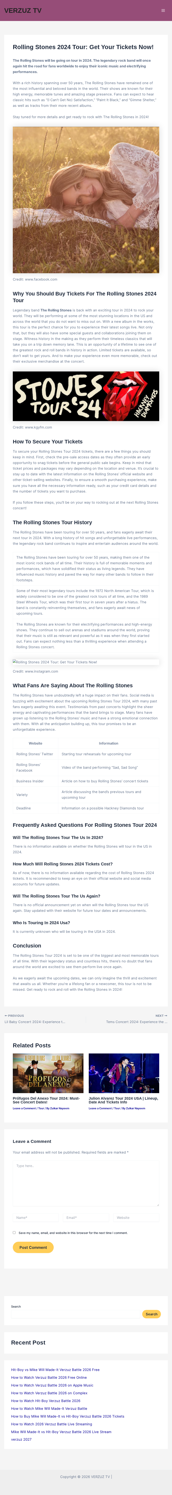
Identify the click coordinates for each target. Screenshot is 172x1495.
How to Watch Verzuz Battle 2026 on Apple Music (52, 1385)
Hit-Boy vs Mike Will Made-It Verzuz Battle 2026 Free (55, 1370)
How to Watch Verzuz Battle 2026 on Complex (49, 1393)
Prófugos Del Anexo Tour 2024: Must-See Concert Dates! (46, 1100)
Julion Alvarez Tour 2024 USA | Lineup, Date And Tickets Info (123, 1100)
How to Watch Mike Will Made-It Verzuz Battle (49, 1408)
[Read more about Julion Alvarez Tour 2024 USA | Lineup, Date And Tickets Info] (124, 1073)
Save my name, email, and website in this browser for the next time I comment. (73, 1233)
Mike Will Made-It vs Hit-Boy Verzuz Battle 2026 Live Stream (61, 1432)
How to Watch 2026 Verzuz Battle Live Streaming (51, 1424)
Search (16, 1306)
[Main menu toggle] (163, 10)
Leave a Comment (24, 1108)
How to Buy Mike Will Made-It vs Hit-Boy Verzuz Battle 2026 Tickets (67, 1416)
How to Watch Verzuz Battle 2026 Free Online (49, 1377)
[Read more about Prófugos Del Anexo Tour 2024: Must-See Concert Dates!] (48, 1073)
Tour (41, 1108)
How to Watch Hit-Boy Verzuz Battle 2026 (45, 1401)
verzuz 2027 (21, 1439)
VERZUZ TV (23, 10)
